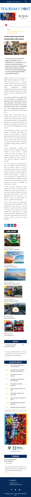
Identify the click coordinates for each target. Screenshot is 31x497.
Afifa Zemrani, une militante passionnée (16, 384)
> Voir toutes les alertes (10, 410)
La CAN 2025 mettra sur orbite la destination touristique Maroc (17, 370)
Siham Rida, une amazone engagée (17, 407)
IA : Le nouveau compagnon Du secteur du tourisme (16, 365)
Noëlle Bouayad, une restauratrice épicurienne (17, 403)
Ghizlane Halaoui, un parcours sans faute (17, 389)
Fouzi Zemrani (9, 463)
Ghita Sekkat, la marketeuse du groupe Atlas (17, 393)
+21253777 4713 (13, 483)
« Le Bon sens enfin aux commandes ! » (10, 345)
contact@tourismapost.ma (15, 484)
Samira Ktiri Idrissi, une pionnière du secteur (17, 398)
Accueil (8, 29)
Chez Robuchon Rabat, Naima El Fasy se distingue (17, 379)
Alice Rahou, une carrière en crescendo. (16, 375)
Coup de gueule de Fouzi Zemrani (10, 460)
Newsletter (9, 1)
